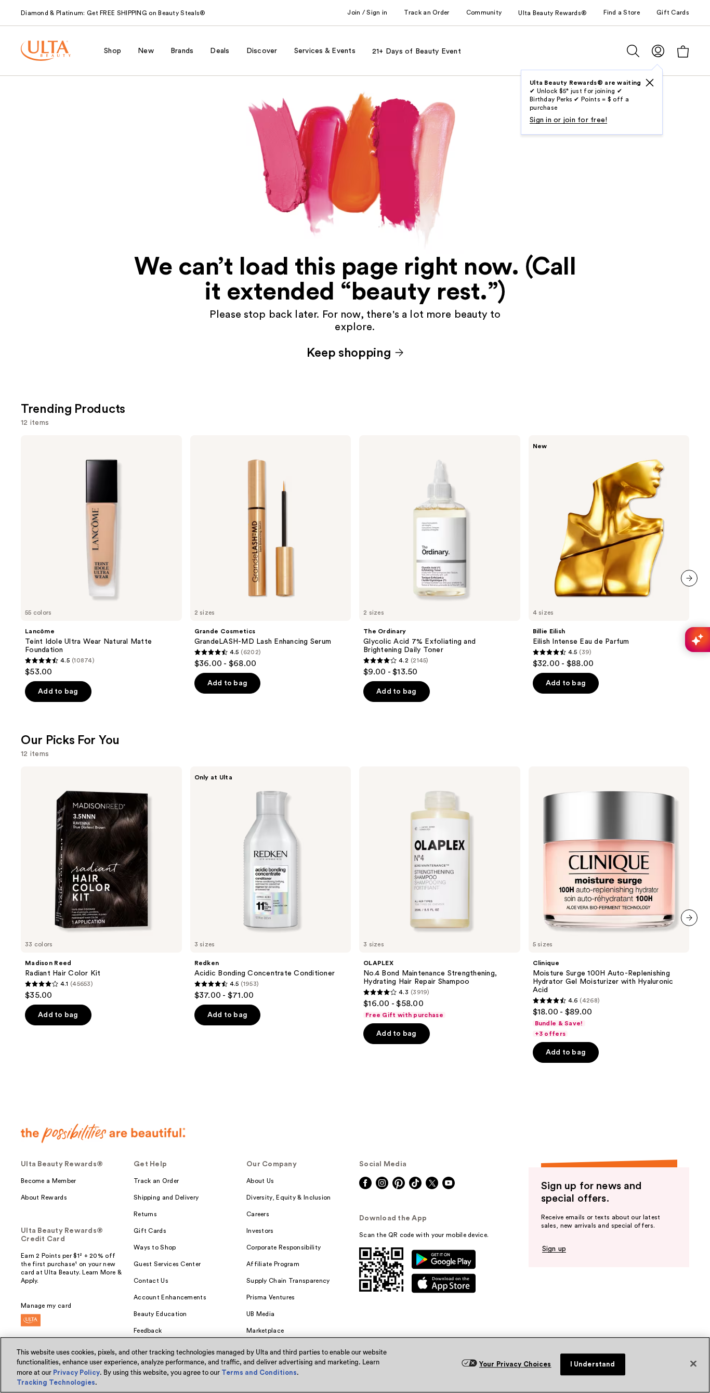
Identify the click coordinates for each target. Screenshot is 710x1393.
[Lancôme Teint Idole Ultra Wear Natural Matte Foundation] (101, 556)
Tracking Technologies (56, 1382)
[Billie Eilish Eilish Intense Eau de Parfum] (609, 552)
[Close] (693, 1363)
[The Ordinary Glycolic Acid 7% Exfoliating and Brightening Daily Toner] (439, 556)
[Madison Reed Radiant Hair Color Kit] (101, 883)
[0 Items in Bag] (683, 51)
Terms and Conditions (259, 1372)
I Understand (592, 1364)
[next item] (689, 578)
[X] (650, 83)
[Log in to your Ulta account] (658, 50)
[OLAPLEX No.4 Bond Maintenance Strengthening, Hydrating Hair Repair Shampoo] (439, 892)
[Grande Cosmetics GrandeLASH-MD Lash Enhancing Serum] (270, 552)
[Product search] (633, 50)
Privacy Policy (76, 1372)
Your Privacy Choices (515, 1364)
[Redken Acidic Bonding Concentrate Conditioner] (270, 883)
